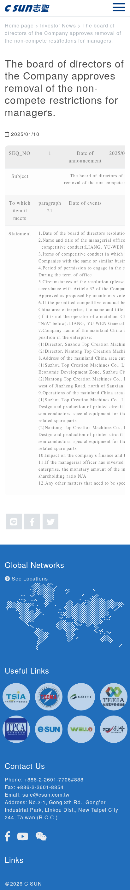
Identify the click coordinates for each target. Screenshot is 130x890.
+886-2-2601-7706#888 (54, 779)
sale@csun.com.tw (46, 794)
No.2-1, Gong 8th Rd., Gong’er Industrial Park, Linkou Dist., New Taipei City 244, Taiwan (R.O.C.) (61, 810)
